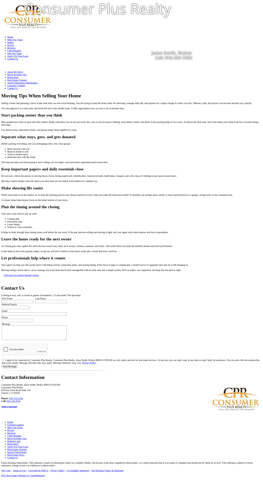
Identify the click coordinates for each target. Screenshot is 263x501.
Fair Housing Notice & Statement (107, 470)
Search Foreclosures (17, 452)
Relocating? (13, 77)
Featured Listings (15, 425)
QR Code (6, 470)
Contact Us (12, 59)
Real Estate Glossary (17, 80)
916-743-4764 (16, 398)
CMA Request (14, 435)
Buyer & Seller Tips (16, 74)
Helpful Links (14, 441)
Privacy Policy (89, 363)
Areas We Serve (15, 72)
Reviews (11, 433)
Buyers (10, 430)
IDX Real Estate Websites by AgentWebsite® (23, 475)
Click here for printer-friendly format (21, 275)
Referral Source (9, 304)
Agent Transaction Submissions (22, 83)
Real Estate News (15, 455)
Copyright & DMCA (38, 470)
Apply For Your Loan (17, 446)
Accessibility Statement (78, 470)
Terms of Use (19, 470)
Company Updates (16, 85)
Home (10, 422)
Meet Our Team (15, 427)
